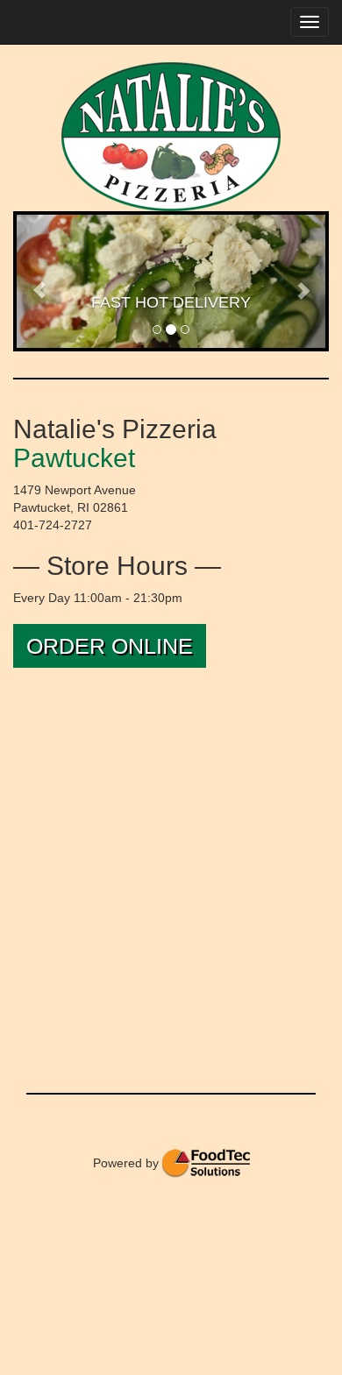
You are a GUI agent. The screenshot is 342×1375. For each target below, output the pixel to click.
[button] (40, 281)
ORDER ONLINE (109, 646)
